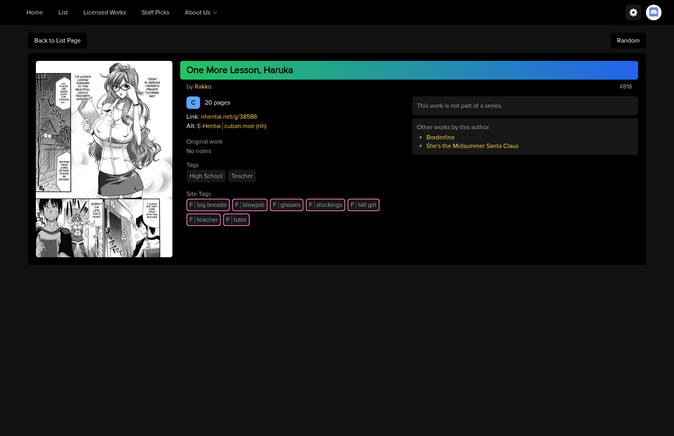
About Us (197, 12)
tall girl (363, 205)
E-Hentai (209, 126)
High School (206, 176)
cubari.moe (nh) (245, 126)
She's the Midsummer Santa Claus (472, 146)
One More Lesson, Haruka (239, 70)
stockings (325, 205)
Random (628, 40)
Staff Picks (155, 12)
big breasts (208, 205)
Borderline (440, 137)
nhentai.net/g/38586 (229, 117)
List (63, 12)
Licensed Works (104, 12)
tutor (236, 220)
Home (35, 12)
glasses (286, 205)
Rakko (203, 87)
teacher (204, 220)
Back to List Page (57, 40)
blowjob (249, 205)
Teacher (242, 176)
